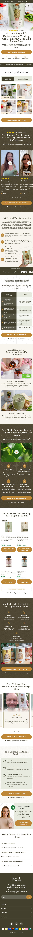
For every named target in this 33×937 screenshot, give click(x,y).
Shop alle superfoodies (16, 52)
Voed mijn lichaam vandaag (16, 669)
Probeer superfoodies (16, 793)
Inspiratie (4, 912)
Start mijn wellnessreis (16, 335)
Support (3, 908)
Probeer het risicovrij (23, 823)
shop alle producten (16, 589)
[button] (2, 6)
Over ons (3, 904)
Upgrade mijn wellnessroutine (16, 203)
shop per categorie (8, 79)
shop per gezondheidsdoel (23, 79)
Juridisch (4, 917)
